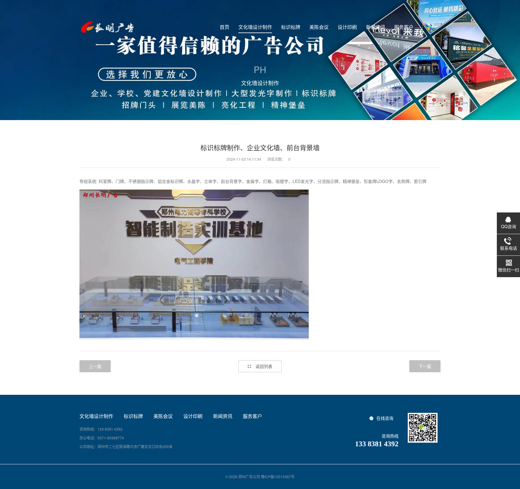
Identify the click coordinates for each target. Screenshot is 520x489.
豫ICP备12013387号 (278, 476)
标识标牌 (133, 416)
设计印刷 (193, 416)
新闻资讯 (222, 416)
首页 (224, 26)
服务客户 (252, 416)
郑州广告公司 (249, 476)
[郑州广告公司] (106, 27)
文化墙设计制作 (96, 416)
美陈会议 (163, 416)
